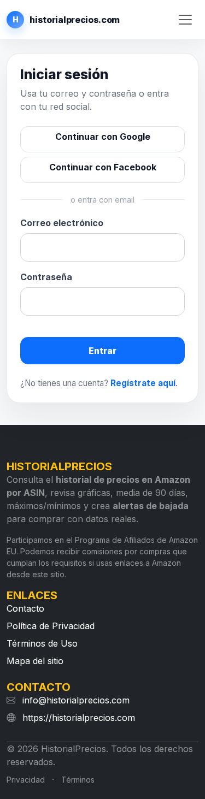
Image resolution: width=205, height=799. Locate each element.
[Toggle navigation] (185, 20)
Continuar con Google (102, 136)
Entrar (102, 350)
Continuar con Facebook (102, 167)
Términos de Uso (42, 643)
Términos (78, 779)
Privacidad (26, 779)
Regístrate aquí (142, 383)
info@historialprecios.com (76, 700)
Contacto (25, 608)
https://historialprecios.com (78, 717)
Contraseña (46, 276)
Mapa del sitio (35, 660)
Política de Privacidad (51, 625)
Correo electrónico (61, 222)
